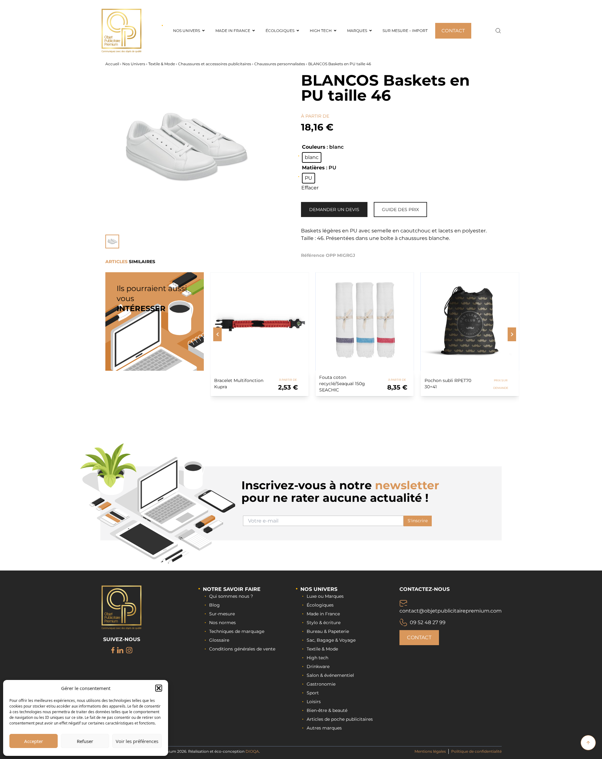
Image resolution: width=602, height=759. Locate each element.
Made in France (323, 614)
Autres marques (324, 728)
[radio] (312, 157)
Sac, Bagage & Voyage (331, 640)
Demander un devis (334, 209)
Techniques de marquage (236, 631)
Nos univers (318, 589)
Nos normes (222, 622)
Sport (313, 693)
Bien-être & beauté (327, 710)
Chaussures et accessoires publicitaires (214, 63)
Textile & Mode (161, 63)
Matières (313, 168)
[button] (159, 688)
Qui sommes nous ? (231, 596)
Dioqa (252, 751)
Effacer (310, 188)
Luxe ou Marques (325, 596)
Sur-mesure (222, 614)
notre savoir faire (232, 589)
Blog (214, 605)
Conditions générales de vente (242, 649)
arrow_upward (588, 742)
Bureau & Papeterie (328, 631)
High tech (317, 658)
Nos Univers (133, 63)
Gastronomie (321, 684)
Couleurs (313, 147)
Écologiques (320, 605)
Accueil (112, 63)
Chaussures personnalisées (279, 63)
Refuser (85, 741)
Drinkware (318, 666)
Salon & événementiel (330, 675)
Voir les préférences (137, 741)
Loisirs (314, 701)
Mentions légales (430, 751)
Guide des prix (400, 209)
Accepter (33, 741)
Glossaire (219, 640)
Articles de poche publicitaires (340, 719)
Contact (419, 637)
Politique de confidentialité (476, 751)
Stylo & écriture (324, 622)
